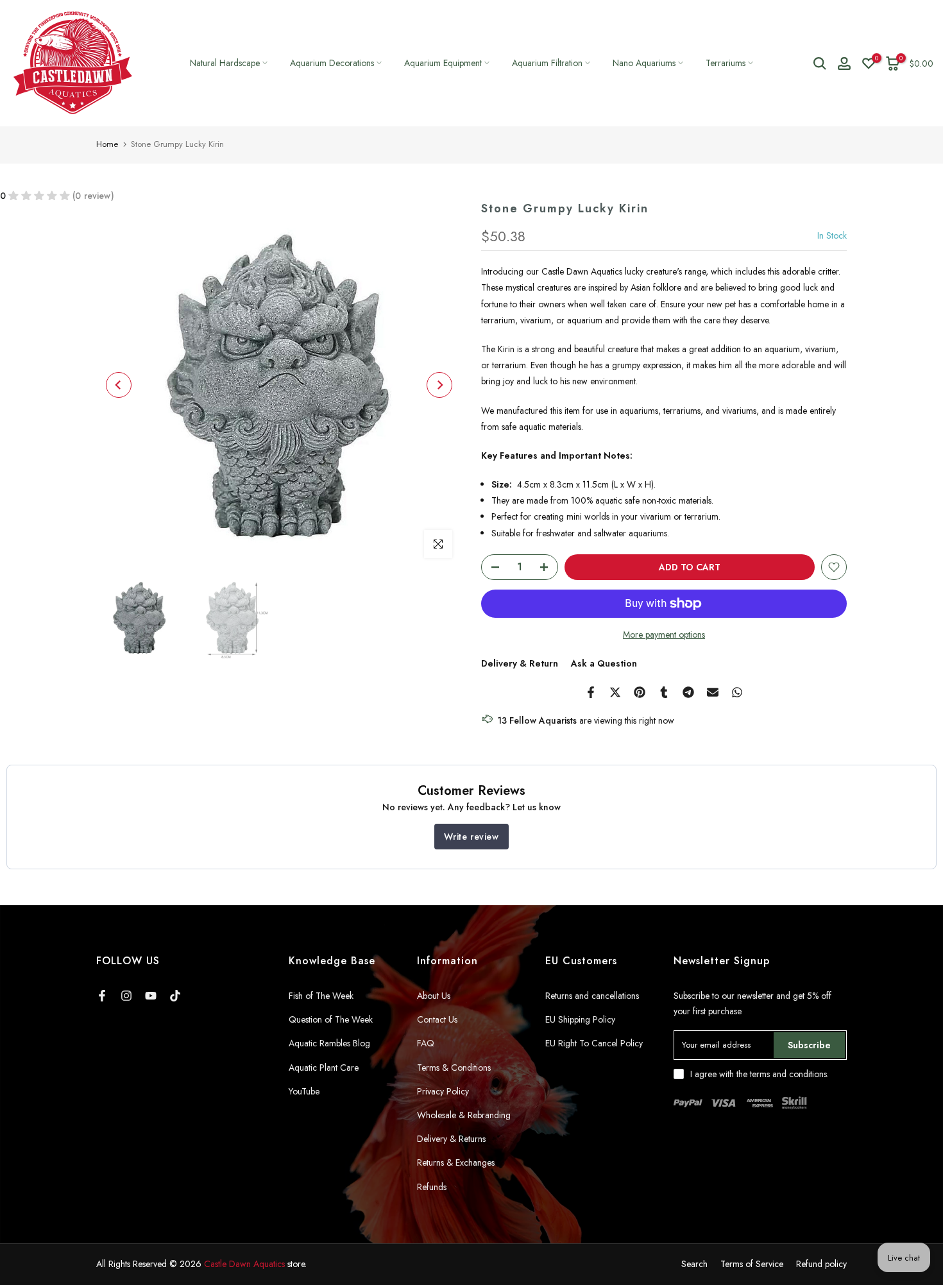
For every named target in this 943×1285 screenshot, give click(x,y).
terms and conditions (788, 1074)
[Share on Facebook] (591, 692)
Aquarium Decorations (332, 62)
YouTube (304, 1091)
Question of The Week (331, 1019)
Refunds (431, 1186)
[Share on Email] (712, 692)
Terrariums (725, 62)
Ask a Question (604, 663)
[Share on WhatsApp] (737, 692)
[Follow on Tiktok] (175, 995)
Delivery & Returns (451, 1138)
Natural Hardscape (225, 62)
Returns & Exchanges (456, 1162)
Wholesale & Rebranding (464, 1115)
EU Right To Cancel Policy (594, 1043)
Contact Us (437, 1019)
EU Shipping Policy (580, 1019)
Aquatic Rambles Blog (329, 1043)
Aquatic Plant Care (324, 1067)
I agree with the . (759, 1074)
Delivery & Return (519, 663)
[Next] (439, 385)
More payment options (664, 634)
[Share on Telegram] (688, 692)
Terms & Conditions (454, 1067)
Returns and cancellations (592, 995)
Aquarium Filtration (547, 62)
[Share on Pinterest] (639, 692)
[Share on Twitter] (615, 692)
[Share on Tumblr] (664, 692)
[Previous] (119, 385)
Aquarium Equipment (443, 62)
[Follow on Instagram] (126, 995)
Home (107, 144)
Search (694, 1263)
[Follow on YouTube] (151, 995)
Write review (471, 836)
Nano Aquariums (644, 62)
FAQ (425, 1043)
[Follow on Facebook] (102, 995)
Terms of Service (751, 1263)
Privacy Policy (443, 1091)
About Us (433, 995)
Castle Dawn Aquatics (244, 1263)
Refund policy (821, 1263)
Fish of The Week (321, 995)
